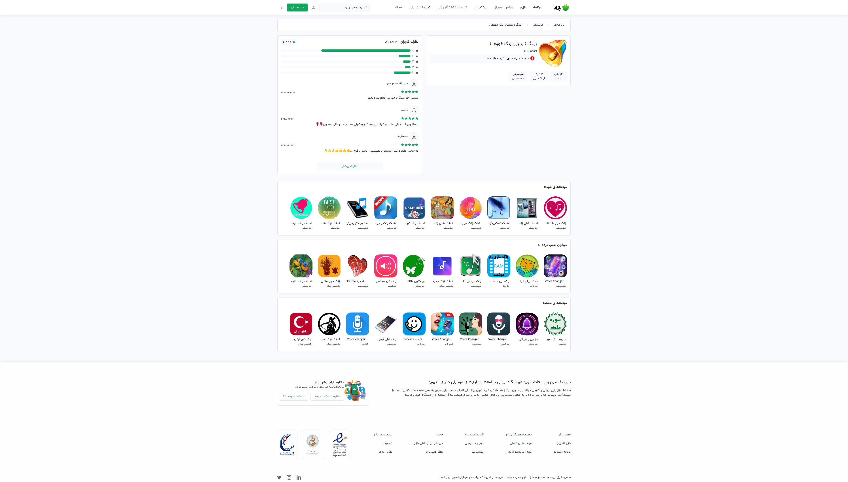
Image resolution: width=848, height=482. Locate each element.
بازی (523, 7)
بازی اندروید (563, 443)
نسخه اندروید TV (294, 396)
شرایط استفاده (474, 434)
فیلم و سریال (503, 7)
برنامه (537, 7)
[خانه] (561, 7)
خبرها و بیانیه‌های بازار (428, 443)
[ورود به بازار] (314, 7)
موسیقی (538, 25)
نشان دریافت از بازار (519, 452)
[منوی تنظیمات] (281, 7)
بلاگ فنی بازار (434, 452)
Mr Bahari (530, 51)
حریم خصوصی (474, 443)
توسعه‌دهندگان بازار (452, 7)
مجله (398, 7)
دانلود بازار (297, 7)
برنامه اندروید (562, 452)
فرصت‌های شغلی (521, 443)
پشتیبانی (480, 7)
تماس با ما (385, 452)
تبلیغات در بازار (419, 7)
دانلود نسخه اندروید (327, 396)
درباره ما (387, 443)
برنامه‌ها (559, 25)
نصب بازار (565, 434)
